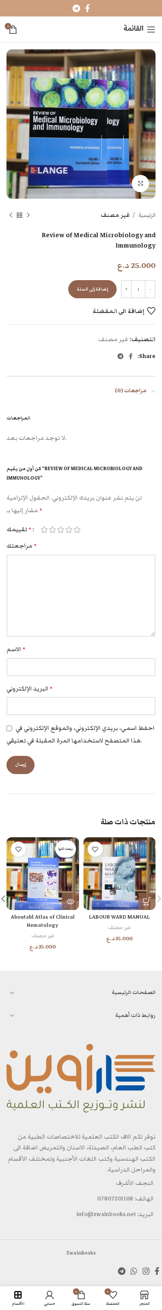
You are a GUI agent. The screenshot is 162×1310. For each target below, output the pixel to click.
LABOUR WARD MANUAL (119, 917)
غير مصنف (115, 215)
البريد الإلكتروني (29, 689)
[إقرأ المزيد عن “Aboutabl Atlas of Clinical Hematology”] (70, 901)
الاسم (15, 649)
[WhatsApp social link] (134, 1271)
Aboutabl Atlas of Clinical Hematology (43, 921)
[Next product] (10, 215)
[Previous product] (28, 215)
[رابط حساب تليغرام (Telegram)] (76, 8)
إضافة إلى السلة (92, 289)
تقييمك (19, 529)
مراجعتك (21, 546)
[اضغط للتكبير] (140, 183)
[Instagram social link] (146, 1271)
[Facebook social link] (87, 8)
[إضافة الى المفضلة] (95, 849)
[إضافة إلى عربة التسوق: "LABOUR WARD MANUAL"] (147, 901)
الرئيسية (146, 215)
